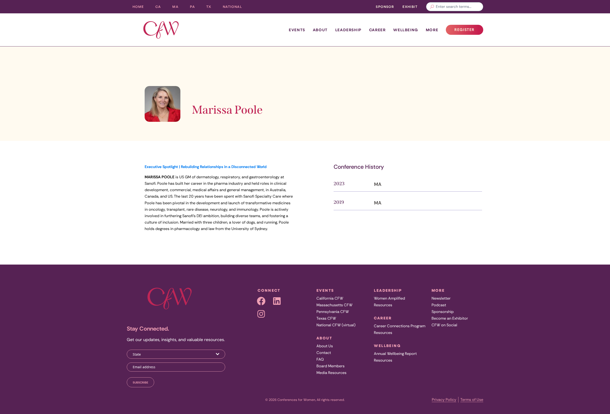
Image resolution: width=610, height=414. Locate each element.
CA (161, 7)
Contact (323, 352)
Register (468, 31)
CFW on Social (444, 324)
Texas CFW (326, 318)
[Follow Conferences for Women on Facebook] (261, 301)
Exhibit (409, 6)
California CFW (329, 298)
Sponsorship (443, 311)
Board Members (330, 365)
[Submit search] (432, 7)
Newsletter (441, 298)
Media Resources (331, 372)
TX (211, 7)
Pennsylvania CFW (332, 311)
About (320, 29)
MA (178, 7)
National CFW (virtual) (336, 324)
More (432, 29)
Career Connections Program (399, 325)
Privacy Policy (444, 399)
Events (297, 29)
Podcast (439, 304)
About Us (324, 345)
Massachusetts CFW (334, 304)
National (235, 7)
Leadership (348, 29)
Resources (383, 304)
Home (138, 6)
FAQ (320, 359)
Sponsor (385, 6)
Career (377, 29)
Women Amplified (389, 298)
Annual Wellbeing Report (395, 353)
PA (195, 7)
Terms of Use (471, 399)
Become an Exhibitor (450, 318)
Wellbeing (405, 29)
